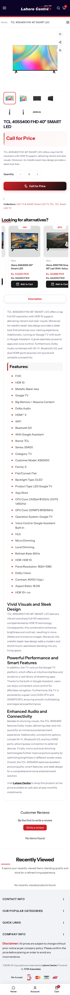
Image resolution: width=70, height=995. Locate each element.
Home (4, 22)
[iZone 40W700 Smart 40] (52, 241)
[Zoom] (60, 50)
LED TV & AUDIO (24, 204)
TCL (52, 204)
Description (35, 298)
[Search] (58, 8)
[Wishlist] (60, 34)
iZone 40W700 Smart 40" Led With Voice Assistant (51, 267)
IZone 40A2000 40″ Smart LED (15, 267)
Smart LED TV (41, 204)
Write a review (35, 827)
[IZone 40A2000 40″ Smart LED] (17, 241)
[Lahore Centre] (36, 8)
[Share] (60, 42)
